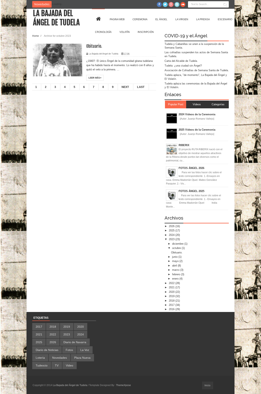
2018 (172, 300)
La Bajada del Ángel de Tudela (56, 18)
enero (175, 278)
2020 (172, 291)
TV (57, 365)
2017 (172, 304)
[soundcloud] (182, 4)
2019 (172, 296)
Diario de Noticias (47, 350)
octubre (177, 248)
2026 (172, 226)
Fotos (69, 350)
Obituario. (94, 46)
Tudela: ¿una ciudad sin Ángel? (183, 65)
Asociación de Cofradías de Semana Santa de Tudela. (197, 70)
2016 (172, 309)
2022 (172, 283)
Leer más (94, 78)
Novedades (59, 357)
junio (175, 256)
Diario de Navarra (74, 342)
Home (36, 35)
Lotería (40, 357)
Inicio (207, 385)
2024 (172, 234)
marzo (176, 269)
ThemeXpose (123, 385)
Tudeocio (42, 365)
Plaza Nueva (82, 357)
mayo (175, 261)
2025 (172, 230)
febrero (176, 274)
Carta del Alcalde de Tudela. (181, 60)
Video (69, 365)
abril (175, 265)
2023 (172, 239)
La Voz (84, 350)
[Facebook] (159, 4)
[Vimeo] (177, 4)
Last (141, 87)
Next (125, 87)
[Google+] (171, 4)
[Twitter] (165, 4)
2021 (172, 287)
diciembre (178, 243)
